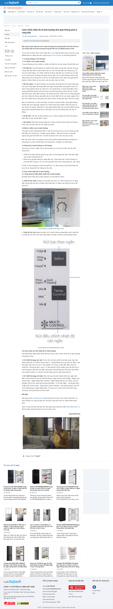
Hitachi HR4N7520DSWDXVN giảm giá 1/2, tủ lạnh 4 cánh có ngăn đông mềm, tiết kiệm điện (68, 526)
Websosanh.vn (75, 407)
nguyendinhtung (74, 414)
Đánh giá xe (74, 11)
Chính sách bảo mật (48, 599)
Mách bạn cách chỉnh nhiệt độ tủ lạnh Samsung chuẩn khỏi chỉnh (89, 88)
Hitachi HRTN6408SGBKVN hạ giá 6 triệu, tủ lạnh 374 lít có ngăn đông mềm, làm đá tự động (41, 488)
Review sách (58, 11)
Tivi (6, 46)
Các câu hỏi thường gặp (50, 591)
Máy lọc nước (9, 71)
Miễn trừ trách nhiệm (49, 596)
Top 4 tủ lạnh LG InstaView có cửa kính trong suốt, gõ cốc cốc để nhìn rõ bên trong (41, 526)
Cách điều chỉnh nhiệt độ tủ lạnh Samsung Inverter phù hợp (93, 74)
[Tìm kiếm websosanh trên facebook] (94, 587)
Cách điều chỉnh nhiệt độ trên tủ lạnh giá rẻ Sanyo (90, 113)
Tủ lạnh (27, 25)
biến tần (49, 89)
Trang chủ (6, 25)
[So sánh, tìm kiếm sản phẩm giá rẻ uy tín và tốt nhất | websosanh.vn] (11, 3)
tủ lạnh (52, 53)
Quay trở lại (33, 456)
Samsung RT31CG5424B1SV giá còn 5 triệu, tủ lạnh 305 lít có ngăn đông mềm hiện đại (68, 488)
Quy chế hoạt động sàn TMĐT (51, 602)
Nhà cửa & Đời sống (87, 11)
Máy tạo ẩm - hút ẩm (11, 75)
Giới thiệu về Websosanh (76, 591)
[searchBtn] (79, 2)
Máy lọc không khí (10, 68)
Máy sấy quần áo (10, 42)
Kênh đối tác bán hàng (75, 596)
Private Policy (96, 590)
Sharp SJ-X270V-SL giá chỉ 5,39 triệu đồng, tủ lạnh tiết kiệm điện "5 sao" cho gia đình (41, 564)
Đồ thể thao (39, 11)
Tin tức (13, 25)
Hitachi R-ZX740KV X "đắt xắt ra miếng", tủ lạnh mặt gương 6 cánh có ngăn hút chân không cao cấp (15, 527)
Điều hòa (7, 30)
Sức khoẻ (66, 11)
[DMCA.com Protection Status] (23, 603)
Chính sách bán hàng (49, 594)
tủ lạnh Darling (56, 55)
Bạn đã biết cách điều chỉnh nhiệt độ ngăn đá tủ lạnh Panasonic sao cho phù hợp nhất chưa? (90, 106)
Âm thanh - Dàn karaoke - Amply (9, 51)
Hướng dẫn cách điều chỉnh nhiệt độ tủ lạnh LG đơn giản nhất (90, 97)
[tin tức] (5, 12)
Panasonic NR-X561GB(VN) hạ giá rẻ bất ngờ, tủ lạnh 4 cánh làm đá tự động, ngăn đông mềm (15, 488)
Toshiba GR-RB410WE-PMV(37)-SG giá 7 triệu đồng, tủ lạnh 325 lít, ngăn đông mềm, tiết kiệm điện (15, 564)
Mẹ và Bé (48, 11)
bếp (56, 109)
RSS (94, 593)
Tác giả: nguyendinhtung (29, 36)
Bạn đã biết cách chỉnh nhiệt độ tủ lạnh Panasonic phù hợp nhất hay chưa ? (90, 123)
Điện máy (30, 11)
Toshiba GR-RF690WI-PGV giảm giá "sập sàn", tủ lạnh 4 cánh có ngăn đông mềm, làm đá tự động (67, 564)
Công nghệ (11, 11)
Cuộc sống (21, 11)
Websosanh (38, 398)
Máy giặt (7, 38)
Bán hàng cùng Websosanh (101, 3)
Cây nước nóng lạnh (11, 64)
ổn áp (53, 165)
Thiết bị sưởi (8, 56)
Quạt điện (8, 60)
